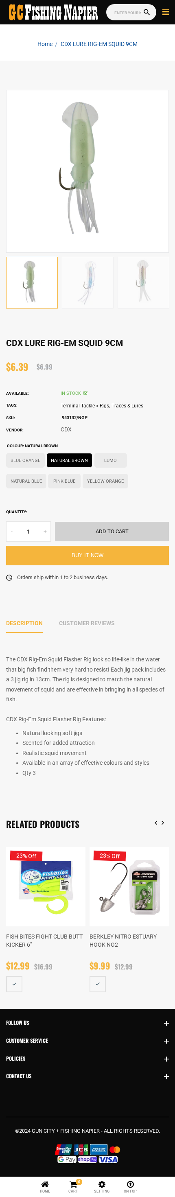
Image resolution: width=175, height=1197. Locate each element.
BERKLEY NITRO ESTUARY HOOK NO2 (123, 940)
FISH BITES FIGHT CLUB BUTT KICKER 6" (44, 940)
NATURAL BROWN (69, 460)
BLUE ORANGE (25, 460)
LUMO (110, 460)
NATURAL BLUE (26, 481)
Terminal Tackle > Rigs (85, 406)
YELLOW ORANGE (105, 481)
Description (24, 623)
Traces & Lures (127, 406)
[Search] (146, 12)
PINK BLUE (64, 481)
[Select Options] (14, 984)
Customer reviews (87, 623)
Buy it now (87, 555)
